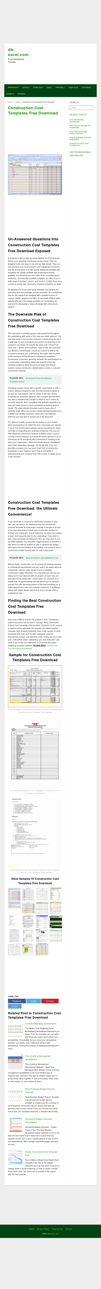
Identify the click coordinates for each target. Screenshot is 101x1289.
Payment (21, 94)
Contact (69, 1229)
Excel (49, 87)
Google (25, 87)
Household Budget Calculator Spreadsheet (80, 138)
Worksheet (13, 87)
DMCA (31, 1229)
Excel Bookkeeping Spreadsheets (40, 1023)
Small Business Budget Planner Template (78, 132)
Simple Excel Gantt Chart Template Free (79, 144)
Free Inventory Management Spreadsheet (80, 126)
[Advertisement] (50, 22)
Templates (73, 87)
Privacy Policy (43, 1229)
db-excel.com (18, 52)
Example (10, 94)
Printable (60, 87)
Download (38, 87)
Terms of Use (57, 1229)
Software (86, 87)
